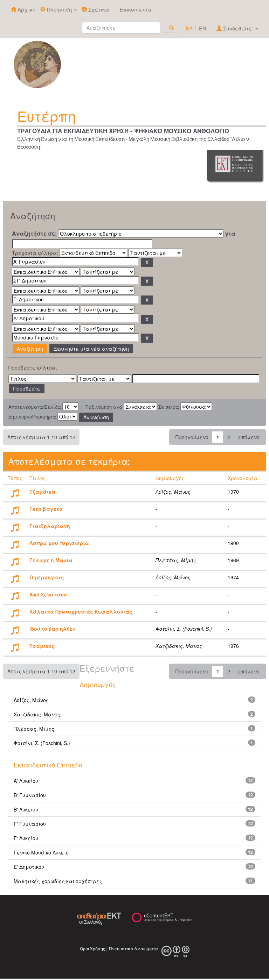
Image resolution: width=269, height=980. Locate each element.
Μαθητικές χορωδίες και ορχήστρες (58, 881)
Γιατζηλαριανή (49, 525)
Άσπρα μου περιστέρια (59, 542)
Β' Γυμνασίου (30, 795)
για (230, 233)
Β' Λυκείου (26, 809)
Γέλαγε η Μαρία (51, 560)
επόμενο (249, 437)
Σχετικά (98, 9)
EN (202, 28)
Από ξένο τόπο (48, 594)
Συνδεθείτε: (238, 28)
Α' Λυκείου (26, 780)
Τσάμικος (42, 645)
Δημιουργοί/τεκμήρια (32, 417)
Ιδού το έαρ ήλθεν (52, 628)
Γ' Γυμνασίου (30, 823)
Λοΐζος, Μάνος (31, 699)
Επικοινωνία (135, 9)
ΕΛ (189, 28)
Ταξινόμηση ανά (104, 407)
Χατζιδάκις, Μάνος (37, 714)
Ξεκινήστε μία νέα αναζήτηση (91, 348)
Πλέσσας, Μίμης (34, 728)
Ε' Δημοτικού (29, 866)
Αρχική (25, 9)
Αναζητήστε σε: (34, 233)
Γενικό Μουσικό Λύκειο (41, 852)
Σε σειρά (168, 407)
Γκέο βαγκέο (45, 508)
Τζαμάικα (42, 491)
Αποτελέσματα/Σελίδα (34, 407)
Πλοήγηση (59, 9)
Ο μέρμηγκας (46, 577)
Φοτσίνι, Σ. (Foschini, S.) (42, 742)
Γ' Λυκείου (26, 838)
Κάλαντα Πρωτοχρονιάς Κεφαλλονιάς (80, 611)
